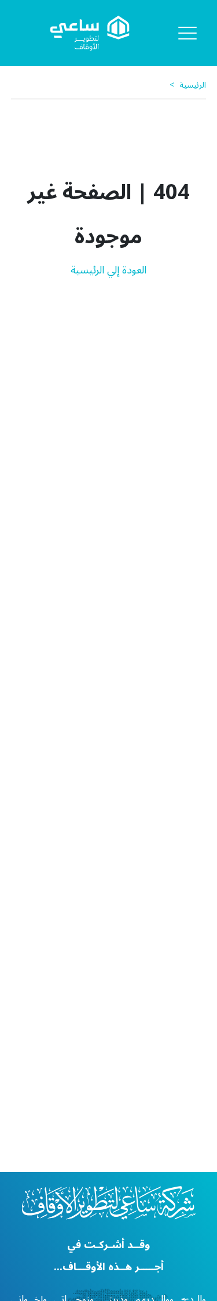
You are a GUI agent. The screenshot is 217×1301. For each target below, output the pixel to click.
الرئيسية (185, 85)
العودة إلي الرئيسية (108, 270)
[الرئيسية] (90, 33)
